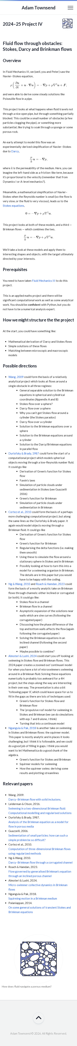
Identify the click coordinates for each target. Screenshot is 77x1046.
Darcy (15, 151)
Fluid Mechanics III (43, 280)
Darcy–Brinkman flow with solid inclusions (34, 799)
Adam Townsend (39, 7)
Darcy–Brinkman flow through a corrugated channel (40, 862)
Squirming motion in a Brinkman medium (32, 898)
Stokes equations (13, 205)
